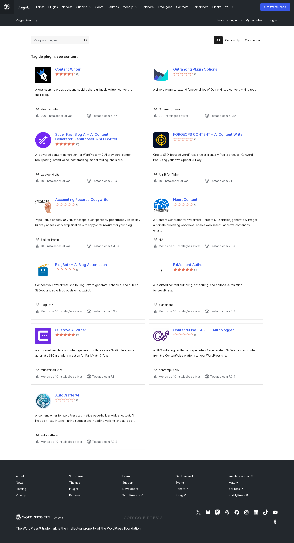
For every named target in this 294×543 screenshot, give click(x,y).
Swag (181, 495)
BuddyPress (238, 495)
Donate (182, 488)
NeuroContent (185, 199)
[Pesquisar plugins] (85, 40)
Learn (126, 476)
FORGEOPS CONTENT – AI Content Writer (208, 134)
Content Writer (68, 69)
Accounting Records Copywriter (82, 199)
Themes (74, 482)
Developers (130, 488)
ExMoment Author (188, 265)
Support (127, 482)
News (19, 482)
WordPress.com (241, 476)
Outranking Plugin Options (195, 69)
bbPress (236, 488)
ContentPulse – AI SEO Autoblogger (203, 330)
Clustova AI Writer (70, 330)
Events (180, 482)
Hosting (21, 488)
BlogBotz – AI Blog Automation (81, 265)
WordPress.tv (133, 495)
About (20, 476)
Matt (233, 482)
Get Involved (184, 476)
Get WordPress (275, 7)
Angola (58, 517)
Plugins (74, 488)
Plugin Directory (26, 20)
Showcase (76, 476)
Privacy (21, 495)
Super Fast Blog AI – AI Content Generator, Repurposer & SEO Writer (86, 136)
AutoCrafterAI (67, 395)
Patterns (74, 495)
